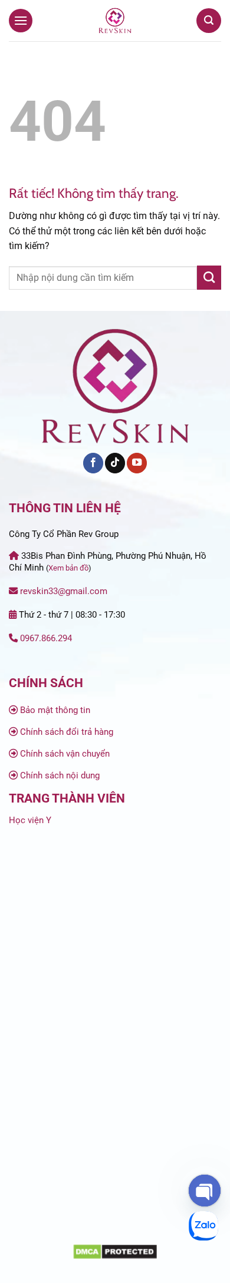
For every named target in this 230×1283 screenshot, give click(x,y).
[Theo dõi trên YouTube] (137, 463)
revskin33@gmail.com (63, 591)
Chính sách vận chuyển (65, 753)
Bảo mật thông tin (55, 710)
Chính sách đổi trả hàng (66, 732)
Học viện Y (30, 820)
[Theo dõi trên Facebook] (93, 463)
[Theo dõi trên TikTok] (115, 463)
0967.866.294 (46, 638)
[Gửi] (209, 277)
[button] (20, 20)
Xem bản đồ (68, 567)
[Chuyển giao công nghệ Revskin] (115, 20)
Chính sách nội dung (60, 775)
